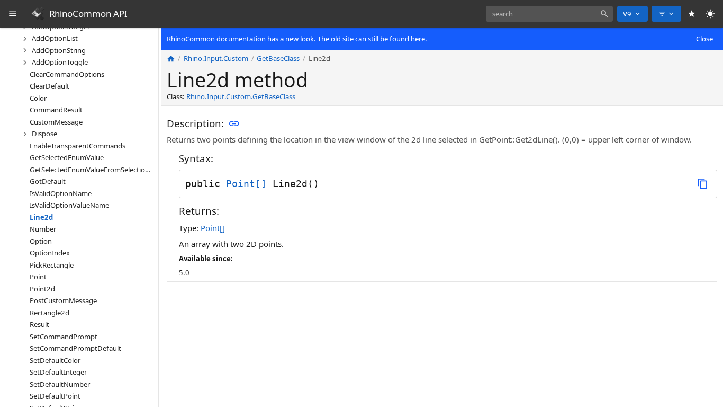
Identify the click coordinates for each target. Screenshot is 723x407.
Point (38, 276)
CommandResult (56, 109)
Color (38, 98)
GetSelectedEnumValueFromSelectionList (92, 169)
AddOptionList (55, 38)
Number (43, 229)
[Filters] (666, 14)
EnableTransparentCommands (77, 146)
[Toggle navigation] (13, 14)
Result (39, 324)
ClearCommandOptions (67, 74)
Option (41, 241)
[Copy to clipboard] (702, 183)
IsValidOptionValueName (69, 205)
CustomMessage (56, 122)
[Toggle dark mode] (710, 14)
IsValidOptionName (61, 193)
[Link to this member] (234, 124)
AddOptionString (59, 50)
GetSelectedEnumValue (67, 157)
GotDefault (48, 181)
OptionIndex (50, 253)
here (418, 38)
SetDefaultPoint (55, 396)
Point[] (246, 183)
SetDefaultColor (55, 360)
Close (704, 38)
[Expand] (25, 39)
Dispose (44, 133)
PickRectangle (52, 265)
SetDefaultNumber (60, 384)
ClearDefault (49, 86)
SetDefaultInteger (58, 372)
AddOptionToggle (60, 62)
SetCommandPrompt (63, 336)
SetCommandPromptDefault (75, 348)
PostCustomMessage (63, 300)
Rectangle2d (49, 312)
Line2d (41, 217)
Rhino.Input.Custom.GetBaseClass (240, 96)
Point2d (42, 289)
